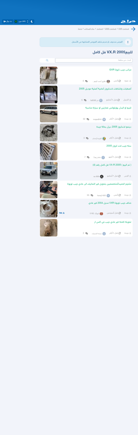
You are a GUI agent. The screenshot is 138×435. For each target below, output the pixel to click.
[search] (47, 60)
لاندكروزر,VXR (123, 29)
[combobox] (94, 60)
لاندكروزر (100, 29)
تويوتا (80, 29)
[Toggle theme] (31, 21)
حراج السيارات (89, 29)
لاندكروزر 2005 (110, 29)
